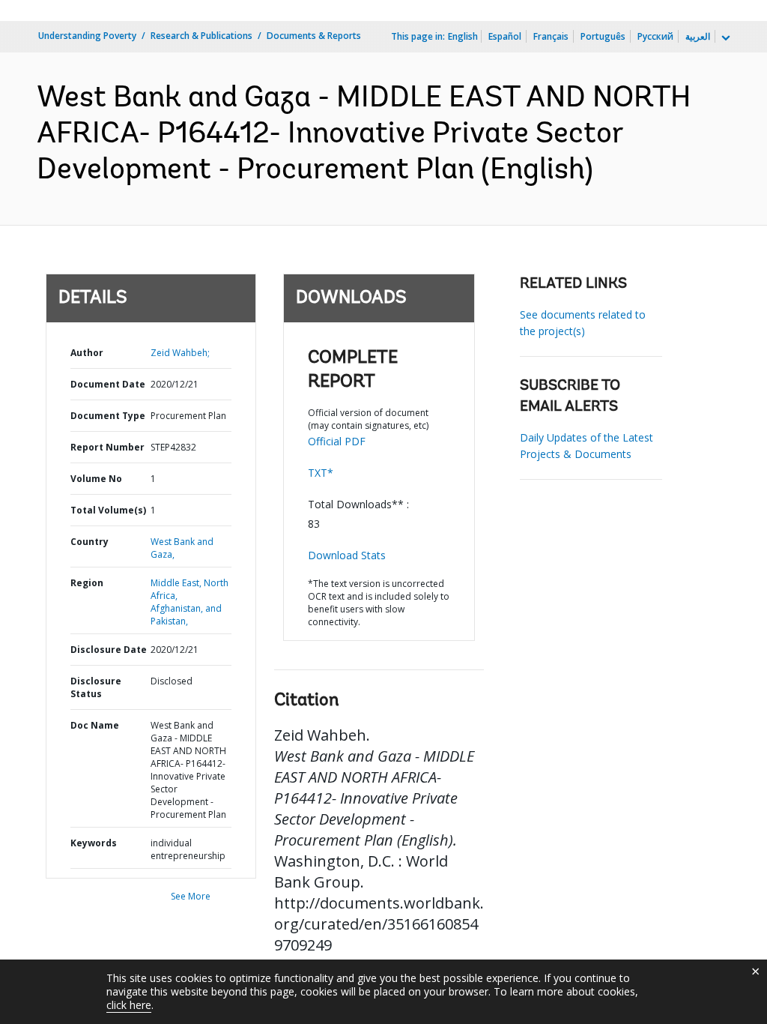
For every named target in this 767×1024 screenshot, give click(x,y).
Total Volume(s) (108, 510)
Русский (655, 36)
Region (86, 582)
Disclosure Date (108, 649)
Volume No (96, 478)
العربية (697, 36)
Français (551, 36)
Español (504, 36)
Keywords (93, 843)
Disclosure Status (95, 687)
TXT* (320, 473)
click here (128, 1005)
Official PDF (337, 441)
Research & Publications (201, 35)
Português (602, 36)
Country (89, 541)
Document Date (107, 384)
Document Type (107, 415)
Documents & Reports (314, 35)
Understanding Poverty (87, 35)
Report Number (107, 447)
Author (86, 352)
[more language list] (724, 38)
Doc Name (94, 725)
